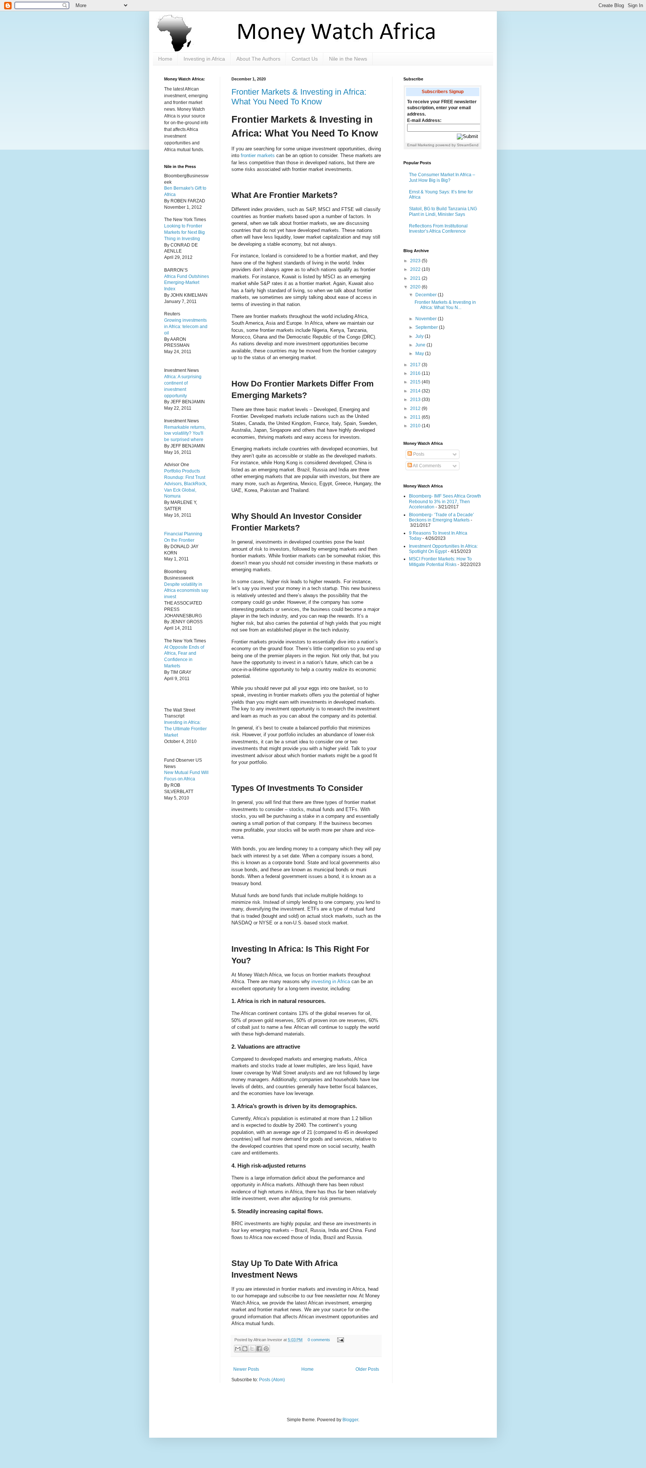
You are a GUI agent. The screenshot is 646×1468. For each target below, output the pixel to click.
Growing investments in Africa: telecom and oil (185, 327)
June (421, 345)
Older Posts (367, 1369)
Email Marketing (420, 145)
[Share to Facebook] (259, 1348)
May (420, 353)
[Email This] (238, 1348)
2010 (416, 425)
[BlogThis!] (245, 1348)
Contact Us (305, 59)
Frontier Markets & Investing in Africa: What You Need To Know (298, 96)
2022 (416, 269)
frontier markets (258, 155)
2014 (416, 391)
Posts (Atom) (272, 1379)
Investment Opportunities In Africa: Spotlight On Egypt (443, 549)
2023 (416, 260)
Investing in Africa (204, 59)
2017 (416, 364)
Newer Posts (246, 1369)
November (426, 318)
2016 (416, 373)
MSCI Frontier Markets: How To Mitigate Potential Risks (440, 561)
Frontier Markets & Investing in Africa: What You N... (445, 305)
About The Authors (258, 59)
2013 (416, 399)
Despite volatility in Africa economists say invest (186, 591)
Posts (418, 454)
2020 (416, 287)
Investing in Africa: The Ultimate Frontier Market (185, 729)
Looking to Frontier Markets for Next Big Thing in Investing (184, 232)
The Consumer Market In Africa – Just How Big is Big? (442, 177)
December (426, 294)
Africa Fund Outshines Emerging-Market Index (186, 283)
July (420, 336)
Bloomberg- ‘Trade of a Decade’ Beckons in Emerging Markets (441, 517)
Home (165, 59)
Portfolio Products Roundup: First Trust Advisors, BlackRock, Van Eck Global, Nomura (185, 483)
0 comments (319, 1339)
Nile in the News (348, 59)
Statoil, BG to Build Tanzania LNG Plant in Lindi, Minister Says (443, 211)
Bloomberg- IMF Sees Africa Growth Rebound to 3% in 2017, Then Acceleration (445, 501)
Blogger (350, 1419)
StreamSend (468, 145)
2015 (416, 382)
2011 (416, 417)
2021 (416, 278)
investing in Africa (330, 981)
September (427, 327)
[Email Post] (339, 1339)
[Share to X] (252, 1348)
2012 (416, 408)
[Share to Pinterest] (266, 1348)
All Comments (426, 465)
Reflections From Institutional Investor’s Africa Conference (438, 228)
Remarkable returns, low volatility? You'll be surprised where (185, 434)
